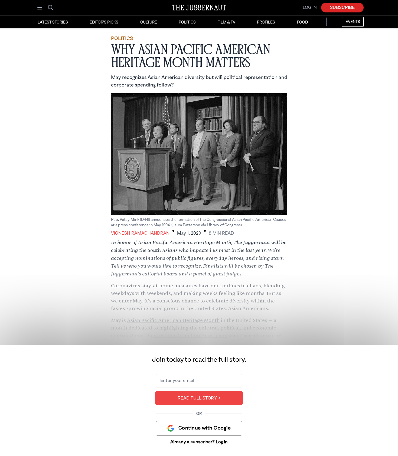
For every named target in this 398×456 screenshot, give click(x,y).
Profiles (266, 22)
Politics (187, 22)
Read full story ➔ (199, 398)
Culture (148, 22)
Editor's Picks (104, 22)
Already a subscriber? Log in (199, 442)
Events (352, 22)
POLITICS (122, 38)
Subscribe (342, 7)
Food (302, 22)
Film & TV (226, 22)
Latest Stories (53, 22)
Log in (310, 7)
